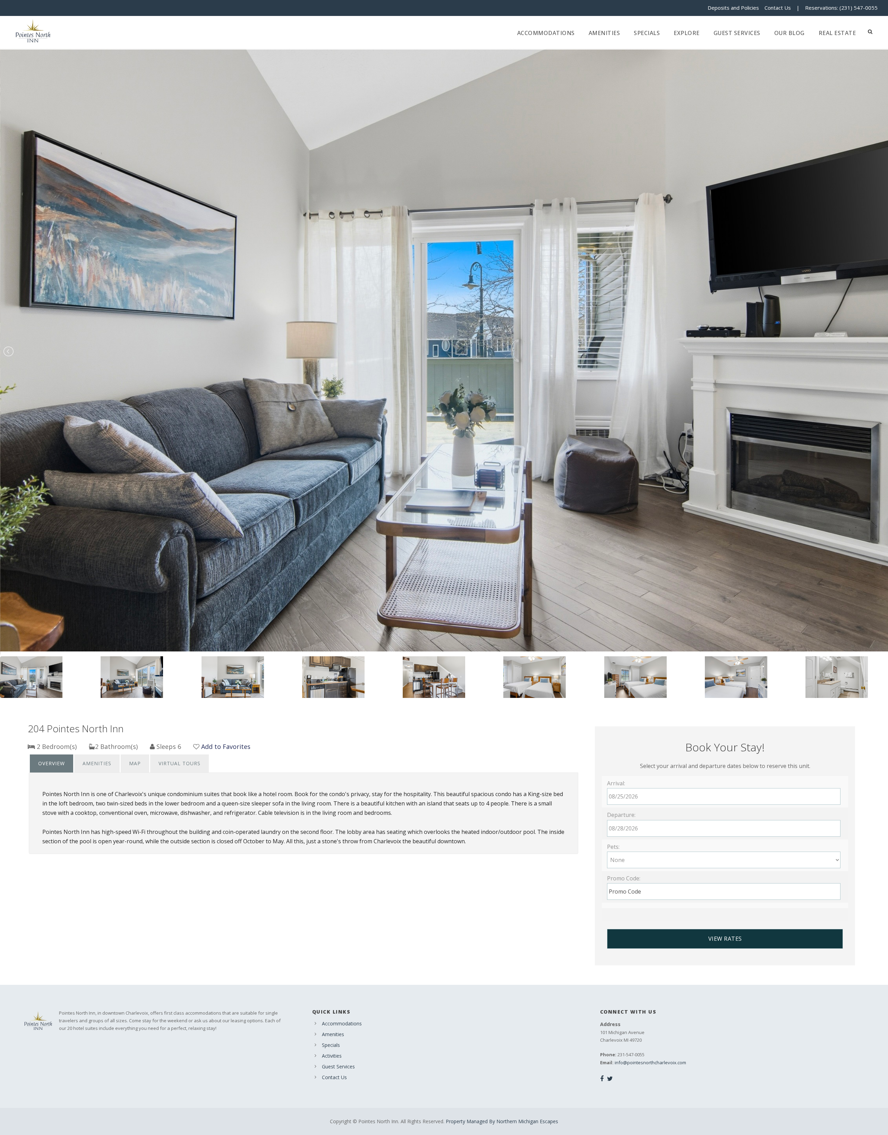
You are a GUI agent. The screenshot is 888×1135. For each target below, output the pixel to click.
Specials (647, 33)
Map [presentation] (135, 763)
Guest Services (737, 33)
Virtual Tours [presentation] (179, 763)
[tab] (51, 763)
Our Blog (789, 33)
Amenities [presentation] (97, 763)
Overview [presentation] (51, 763)
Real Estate (837, 33)
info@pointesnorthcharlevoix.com (650, 1062)
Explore (687, 33)
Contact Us (778, 7)
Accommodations (546, 33)
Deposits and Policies (733, 7)
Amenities (604, 33)
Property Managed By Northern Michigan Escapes (502, 1121)
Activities (332, 1055)
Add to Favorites (225, 746)
